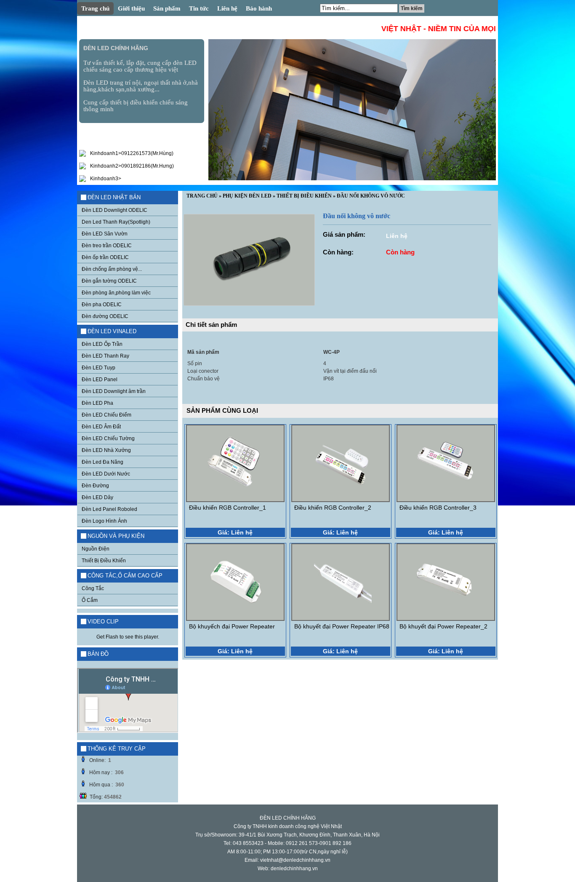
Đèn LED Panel (99, 379)
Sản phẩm (167, 8)
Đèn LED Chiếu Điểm (106, 415)
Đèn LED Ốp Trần (102, 344)
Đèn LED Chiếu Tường (108, 438)
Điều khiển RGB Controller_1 (227, 507)
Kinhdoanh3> (105, 179)
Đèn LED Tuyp (98, 368)
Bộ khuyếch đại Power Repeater (232, 626)
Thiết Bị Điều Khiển (104, 561)
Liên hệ (227, 8)
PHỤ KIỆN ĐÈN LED (247, 196)
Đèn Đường (95, 486)
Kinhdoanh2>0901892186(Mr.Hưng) (132, 166)
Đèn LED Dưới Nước (106, 474)
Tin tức (199, 8)
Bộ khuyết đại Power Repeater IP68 (341, 626)
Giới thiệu (131, 8)
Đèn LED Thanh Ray (105, 356)
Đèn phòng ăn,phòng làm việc (116, 293)
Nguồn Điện (95, 549)
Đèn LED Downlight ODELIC (114, 210)
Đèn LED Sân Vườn (105, 234)
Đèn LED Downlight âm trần (114, 391)
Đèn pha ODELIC (102, 304)
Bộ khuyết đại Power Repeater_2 (443, 626)
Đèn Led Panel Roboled (109, 509)
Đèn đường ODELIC (105, 316)
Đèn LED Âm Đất (101, 427)
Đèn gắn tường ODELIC (109, 281)
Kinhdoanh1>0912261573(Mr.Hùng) (131, 153)
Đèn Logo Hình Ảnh (104, 521)
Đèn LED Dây (97, 497)
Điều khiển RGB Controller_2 (332, 507)
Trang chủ (95, 8)
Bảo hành (259, 8)
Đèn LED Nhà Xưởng (106, 450)
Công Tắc (93, 588)
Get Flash (107, 637)
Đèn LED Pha (97, 403)
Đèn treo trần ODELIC (107, 246)
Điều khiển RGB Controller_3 (438, 507)
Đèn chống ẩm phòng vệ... (112, 269)
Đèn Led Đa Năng (102, 462)
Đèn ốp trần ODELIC (105, 257)
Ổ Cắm (90, 600)
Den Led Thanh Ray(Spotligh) (116, 222)
